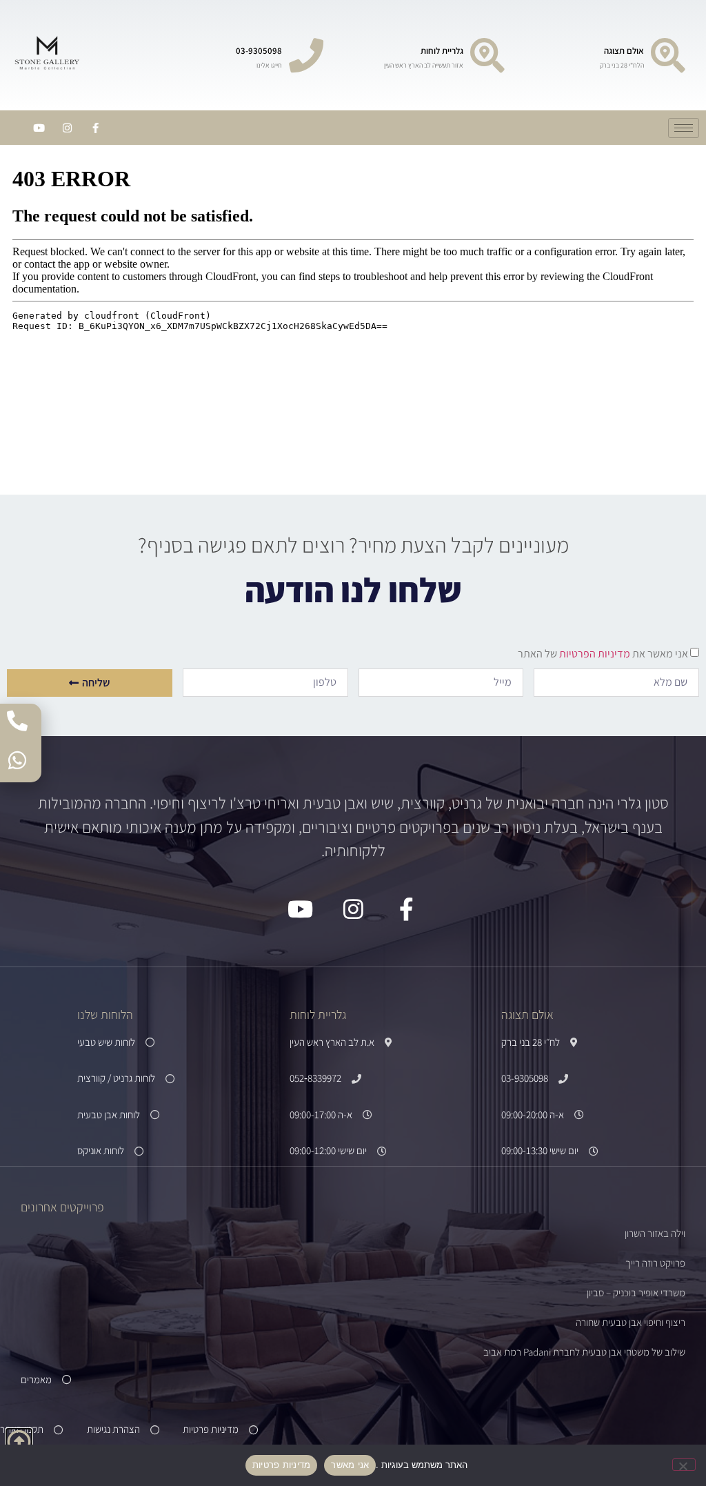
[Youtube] (38, 127)
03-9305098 (259, 51)
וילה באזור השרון (655, 1233)
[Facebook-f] (95, 127)
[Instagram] (67, 127)
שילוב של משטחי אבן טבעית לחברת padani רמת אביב (584, 1351)
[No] (684, 1464)
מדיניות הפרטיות (593, 653)
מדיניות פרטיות (281, 1464)
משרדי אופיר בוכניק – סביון (636, 1292)
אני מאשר (350, 1464)
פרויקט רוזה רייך (655, 1262)
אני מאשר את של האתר (603, 653)
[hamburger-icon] (683, 128)
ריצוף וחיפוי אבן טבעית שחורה (630, 1322)
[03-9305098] (306, 55)
